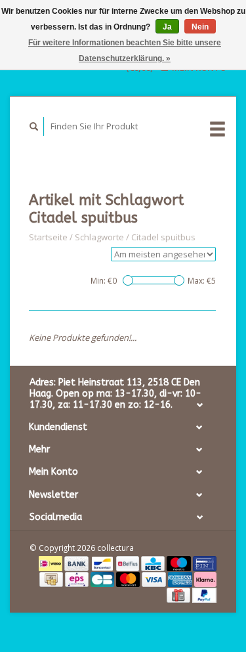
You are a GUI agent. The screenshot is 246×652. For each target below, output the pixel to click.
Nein (200, 27)
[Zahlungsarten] (51, 563)
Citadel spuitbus (163, 237)
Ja (167, 27)
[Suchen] (34, 126)
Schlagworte (99, 237)
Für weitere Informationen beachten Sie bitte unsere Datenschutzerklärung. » (124, 50)
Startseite (48, 237)
